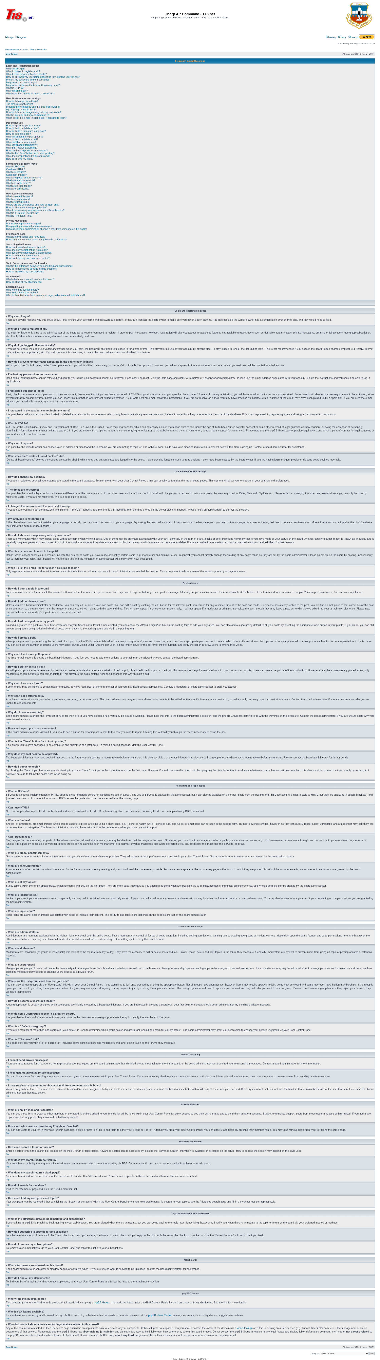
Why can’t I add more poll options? (24, 136)
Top (8, 323)
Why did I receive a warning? (21, 147)
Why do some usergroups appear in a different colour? (35, 210)
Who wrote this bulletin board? (22, 289)
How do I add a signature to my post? (26, 131)
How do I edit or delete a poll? (22, 139)
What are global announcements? (24, 177)
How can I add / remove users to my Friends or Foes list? (36, 239)
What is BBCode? (15, 166)
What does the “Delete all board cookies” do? (30, 93)
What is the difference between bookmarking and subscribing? (39, 266)
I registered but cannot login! (21, 82)
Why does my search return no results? (27, 250)
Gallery (332, 37)
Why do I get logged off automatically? (26, 74)
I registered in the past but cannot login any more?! (33, 85)
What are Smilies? (16, 172)
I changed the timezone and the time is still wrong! (33, 106)
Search (354, 37)
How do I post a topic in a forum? (23, 125)
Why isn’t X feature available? (22, 292)
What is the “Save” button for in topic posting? (30, 153)
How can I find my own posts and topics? (28, 258)
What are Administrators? (19, 196)
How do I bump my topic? (19, 158)
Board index (12, 54)
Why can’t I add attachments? (22, 145)
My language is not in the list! (21, 109)
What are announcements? (20, 180)
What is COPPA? (15, 88)
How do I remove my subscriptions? (25, 271)
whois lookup (244, 1328)
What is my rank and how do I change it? (27, 115)
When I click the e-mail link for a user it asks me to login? (36, 118)
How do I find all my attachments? (24, 282)
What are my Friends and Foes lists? (25, 236)
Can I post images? (16, 174)
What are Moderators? (18, 199)
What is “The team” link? (19, 215)
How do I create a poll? (18, 134)
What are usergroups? (18, 202)
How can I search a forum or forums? (26, 247)
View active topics (38, 49)
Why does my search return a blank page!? (29, 252)
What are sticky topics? (18, 183)
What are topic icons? (17, 188)
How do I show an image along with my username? (33, 112)
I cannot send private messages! (23, 223)
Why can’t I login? (15, 68)
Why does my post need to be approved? (28, 156)
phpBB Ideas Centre (159, 1315)
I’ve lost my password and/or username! (27, 79)
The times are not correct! (19, 104)
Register (22, 37)
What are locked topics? (19, 186)
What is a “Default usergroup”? (22, 213)
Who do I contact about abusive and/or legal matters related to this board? (45, 295)
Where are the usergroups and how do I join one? (32, 204)
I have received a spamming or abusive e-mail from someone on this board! (46, 229)
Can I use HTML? (15, 169)
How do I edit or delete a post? (22, 128)
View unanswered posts (16, 49)
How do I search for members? (22, 255)
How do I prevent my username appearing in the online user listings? (43, 77)
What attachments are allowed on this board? (30, 279)
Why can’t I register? (17, 90)
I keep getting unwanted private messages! (29, 226)
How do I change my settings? (22, 101)
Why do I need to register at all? (23, 71)
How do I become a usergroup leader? (27, 207)
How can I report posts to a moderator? (27, 150)
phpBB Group (101, 1302)
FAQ (343, 37)
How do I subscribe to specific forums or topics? (31, 268)
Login (10, 37)
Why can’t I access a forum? (21, 142)
